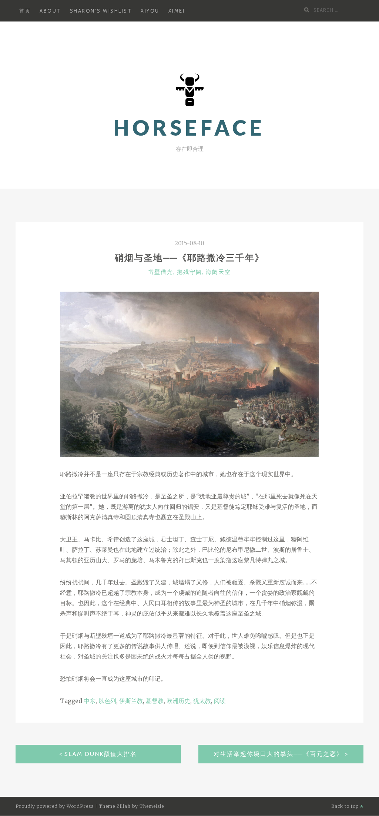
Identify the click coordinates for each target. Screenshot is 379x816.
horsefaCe (189, 127)
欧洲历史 (178, 700)
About (50, 11)
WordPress (80, 806)
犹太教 (202, 700)
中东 (89, 700)
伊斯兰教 (131, 700)
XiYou (150, 11)
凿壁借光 (160, 272)
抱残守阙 (189, 272)
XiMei (176, 11)
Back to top (345, 806)
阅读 (220, 700)
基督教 (155, 700)
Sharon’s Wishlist (101, 11)
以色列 (107, 700)
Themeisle (152, 806)
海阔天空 (218, 272)
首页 (25, 11)
